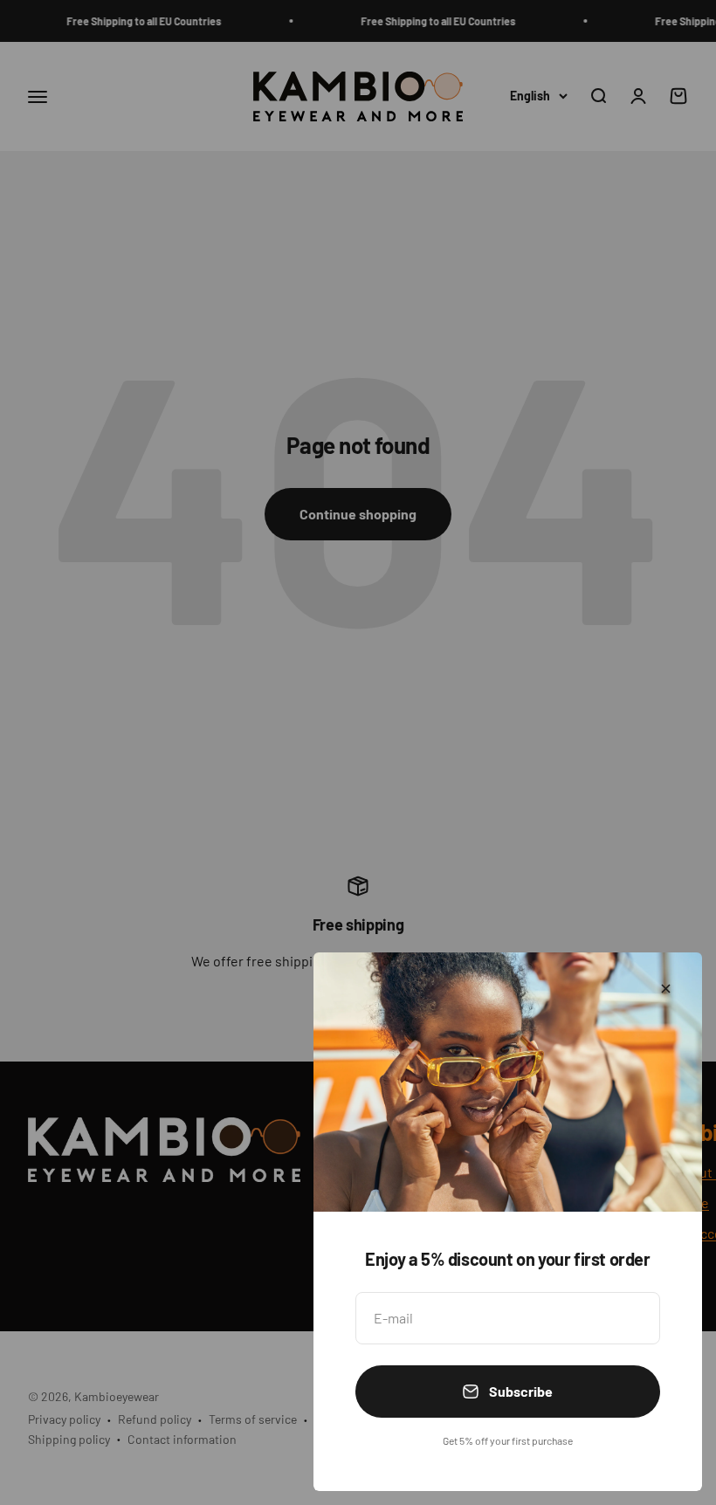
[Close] (665, 988)
